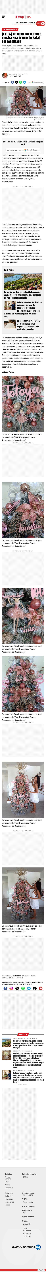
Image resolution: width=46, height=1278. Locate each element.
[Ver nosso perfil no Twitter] (17, 989)
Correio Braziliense (27, 1229)
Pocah (20, 978)
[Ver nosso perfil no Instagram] (11, 989)
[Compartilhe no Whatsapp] (20, 83)
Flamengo (9, 1199)
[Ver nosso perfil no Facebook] (5, 989)
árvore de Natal (29, 976)
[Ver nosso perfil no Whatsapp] (23, 989)
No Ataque (27, 1233)
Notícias (8, 1174)
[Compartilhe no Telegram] (24, 83)
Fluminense (9, 1202)
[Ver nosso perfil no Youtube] (40, 989)
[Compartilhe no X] (16, 83)
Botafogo (9, 1196)
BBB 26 (25, 1177)
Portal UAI (27, 1236)
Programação (28, 1202)
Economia (9, 1188)
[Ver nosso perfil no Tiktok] (35, 989)
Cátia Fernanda (9, 978)
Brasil (7, 1182)
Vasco (7, 1205)
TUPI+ (25, 1199)
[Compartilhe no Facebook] (12, 83)
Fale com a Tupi (27, 1211)
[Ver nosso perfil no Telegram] (29, 989)
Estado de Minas (27, 1225)
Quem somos (28, 1217)
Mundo (7, 1185)
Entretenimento (29, 1174)
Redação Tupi (16, 76)
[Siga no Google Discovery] (36, 83)
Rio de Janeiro (8, 1178)
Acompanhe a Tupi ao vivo (28, 1194)
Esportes (8, 1193)
